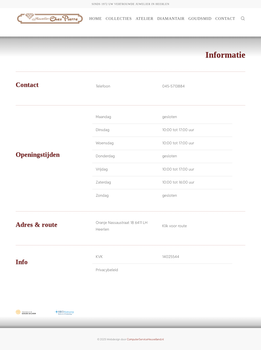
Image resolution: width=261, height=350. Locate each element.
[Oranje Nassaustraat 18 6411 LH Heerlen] (162, 226)
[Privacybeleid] (162, 270)
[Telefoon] (162, 86)
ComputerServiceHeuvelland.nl (145, 339)
